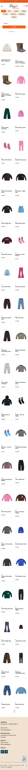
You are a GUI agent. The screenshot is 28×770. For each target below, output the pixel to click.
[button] (2, 6)
